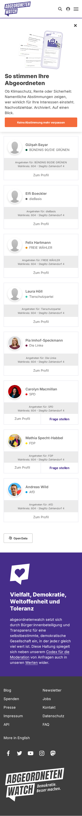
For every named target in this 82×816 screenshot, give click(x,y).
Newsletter (52, 690)
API (6, 724)
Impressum (13, 716)
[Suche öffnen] (60, 9)
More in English (17, 738)
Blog (7, 690)
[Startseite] (17, 9)
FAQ (46, 724)
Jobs (47, 699)
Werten (31, 662)
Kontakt (49, 707)
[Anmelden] (68, 9)
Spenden (11, 699)
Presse (10, 707)
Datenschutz (53, 716)
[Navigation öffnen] (76, 9)
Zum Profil (41, 175)
